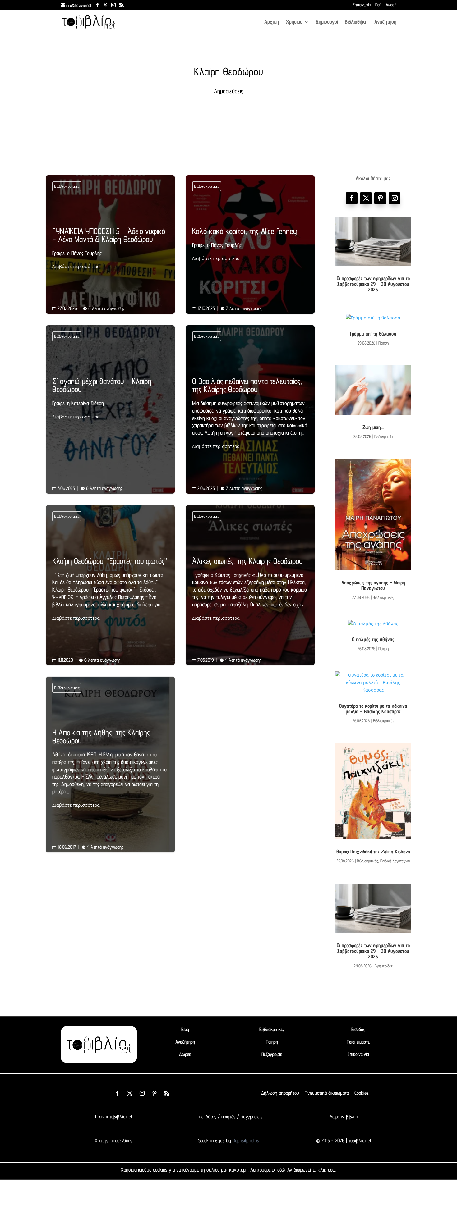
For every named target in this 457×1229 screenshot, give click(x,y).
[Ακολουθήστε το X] (130, 1093)
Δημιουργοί (327, 22)
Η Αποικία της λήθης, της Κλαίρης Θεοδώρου (110, 768)
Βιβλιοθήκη (356, 22)
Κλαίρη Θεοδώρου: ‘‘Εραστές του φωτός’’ (110, 589)
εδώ (281, 1170)
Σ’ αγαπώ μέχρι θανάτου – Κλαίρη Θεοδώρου (110, 399)
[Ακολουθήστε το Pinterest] (380, 198)
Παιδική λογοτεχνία (395, 860)
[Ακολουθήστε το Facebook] (352, 198)
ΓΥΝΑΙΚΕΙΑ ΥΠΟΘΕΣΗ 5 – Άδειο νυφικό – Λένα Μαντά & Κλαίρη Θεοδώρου (110, 249)
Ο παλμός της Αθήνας (373, 639)
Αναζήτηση (385, 22)
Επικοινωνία (362, 5)
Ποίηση (383, 342)
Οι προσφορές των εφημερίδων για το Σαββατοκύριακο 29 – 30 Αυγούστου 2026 (373, 284)
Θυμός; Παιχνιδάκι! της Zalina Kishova (373, 851)
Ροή (378, 5)
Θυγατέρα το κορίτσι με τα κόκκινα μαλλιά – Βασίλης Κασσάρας (373, 709)
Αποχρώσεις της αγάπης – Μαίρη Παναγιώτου (373, 585)
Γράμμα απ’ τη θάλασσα (373, 334)
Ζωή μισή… (373, 427)
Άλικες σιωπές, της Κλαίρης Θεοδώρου (250, 589)
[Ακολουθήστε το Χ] (366, 198)
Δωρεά (391, 5)
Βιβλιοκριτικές (67, 186)
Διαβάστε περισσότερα (76, 266)
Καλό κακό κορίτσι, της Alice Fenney (250, 245)
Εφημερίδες (384, 965)
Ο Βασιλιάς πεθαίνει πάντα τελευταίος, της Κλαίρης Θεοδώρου (250, 413)
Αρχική (271, 22)
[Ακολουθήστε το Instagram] (394, 198)
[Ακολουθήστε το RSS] (167, 1093)
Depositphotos (245, 1140)
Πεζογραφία (383, 436)
